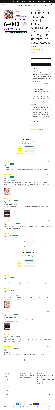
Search (5, 376)
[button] (3, 5)
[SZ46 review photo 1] (7, 191)
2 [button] (26, 246)
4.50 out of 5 (31, 142)
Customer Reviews (8, 373)
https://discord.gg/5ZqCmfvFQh (45, 375)
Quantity (33, 52)
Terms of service (33, 406)
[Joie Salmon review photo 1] (7, 213)
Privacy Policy (7, 386)
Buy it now (41, 64)
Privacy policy (26, 406)
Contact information (41, 406)
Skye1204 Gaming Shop (11, 406)
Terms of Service (7, 379)
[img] (7, 162)
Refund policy (7, 383)
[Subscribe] (27, 394)
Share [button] (34, 125)
